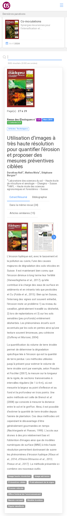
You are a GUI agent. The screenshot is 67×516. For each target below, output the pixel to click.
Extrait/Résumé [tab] (18, 197)
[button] (54, 237)
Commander (14, 122)
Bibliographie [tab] (39, 197)
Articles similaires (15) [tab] (22, 213)
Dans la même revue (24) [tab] (24, 205)
